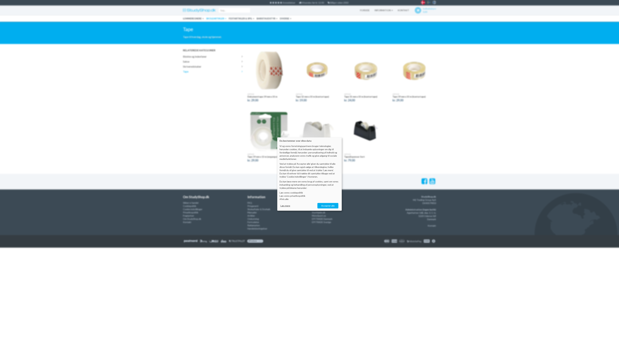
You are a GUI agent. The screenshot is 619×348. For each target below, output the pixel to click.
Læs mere (285, 205)
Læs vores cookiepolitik (291, 192)
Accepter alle (328, 205)
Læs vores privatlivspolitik (292, 195)
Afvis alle (284, 199)
